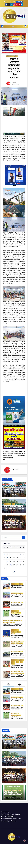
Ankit (14, 82)
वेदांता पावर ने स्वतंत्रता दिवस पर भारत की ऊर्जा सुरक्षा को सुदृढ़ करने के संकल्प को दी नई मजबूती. (14, 508)
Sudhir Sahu (13, 821)
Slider (9, 622)
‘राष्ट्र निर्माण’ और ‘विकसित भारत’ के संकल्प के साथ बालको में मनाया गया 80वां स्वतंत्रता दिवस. (14, 492)
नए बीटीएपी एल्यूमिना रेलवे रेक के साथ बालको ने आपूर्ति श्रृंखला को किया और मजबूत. (17, 655)
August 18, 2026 (9, 763)
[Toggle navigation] (13, 26)
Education (14, 612)
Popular (13, 673)
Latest (13, 643)
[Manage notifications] (24, 840)
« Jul (13, 571)
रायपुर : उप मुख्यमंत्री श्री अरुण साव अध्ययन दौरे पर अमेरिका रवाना (19, 453)
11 (7, 557)
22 (20, 561)
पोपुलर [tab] (19, 685)
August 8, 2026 (9, 797)
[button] (23, 26)
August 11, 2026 (9, 780)
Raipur (5, 622)
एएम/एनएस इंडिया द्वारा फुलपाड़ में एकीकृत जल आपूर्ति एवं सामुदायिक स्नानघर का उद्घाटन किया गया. (8, 455)
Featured (20, 620)
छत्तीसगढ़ (16, 56)
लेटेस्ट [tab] (8, 684)
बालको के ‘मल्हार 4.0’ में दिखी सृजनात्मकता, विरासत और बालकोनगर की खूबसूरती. (13, 525)
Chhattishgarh (10, 56)
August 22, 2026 (9, 746)
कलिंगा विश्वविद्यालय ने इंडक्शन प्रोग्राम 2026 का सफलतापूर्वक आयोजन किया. (17, 637)
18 (7, 561)
